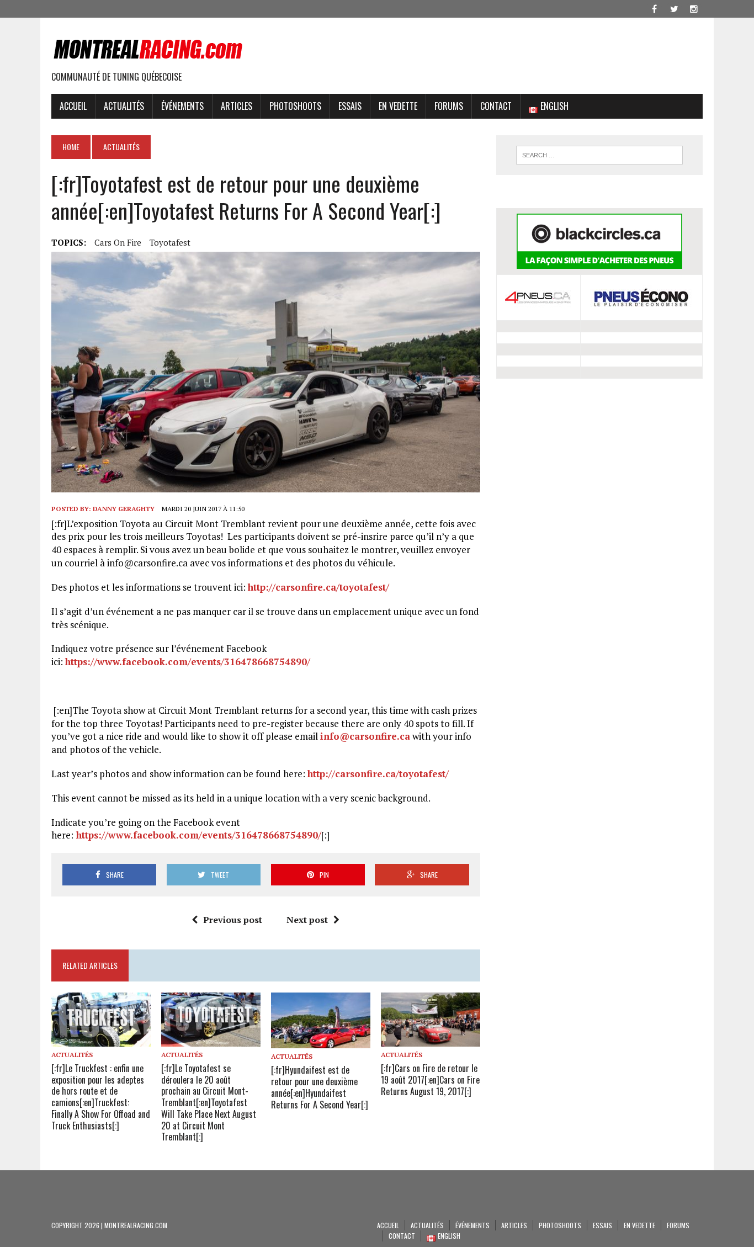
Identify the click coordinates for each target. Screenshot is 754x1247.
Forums (448, 106)
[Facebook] (654, 7)
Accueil (73, 106)
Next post (307, 920)
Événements (182, 106)
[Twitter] (674, 7)
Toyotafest (170, 242)
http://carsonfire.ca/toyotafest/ (318, 587)
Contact (496, 106)
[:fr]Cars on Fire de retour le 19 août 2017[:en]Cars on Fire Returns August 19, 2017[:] (430, 1080)
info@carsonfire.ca (365, 736)
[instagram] (694, 7)
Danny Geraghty (124, 509)
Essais (350, 106)
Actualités (124, 106)
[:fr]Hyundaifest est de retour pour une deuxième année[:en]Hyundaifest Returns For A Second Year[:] (319, 1087)
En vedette (398, 106)
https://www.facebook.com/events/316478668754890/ (187, 661)
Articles (236, 106)
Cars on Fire (117, 242)
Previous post (232, 920)
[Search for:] (599, 155)
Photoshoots (295, 106)
